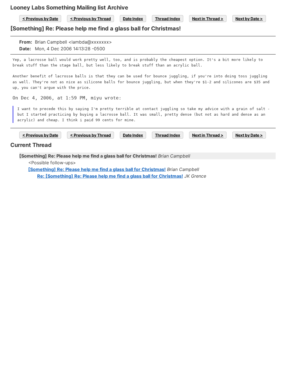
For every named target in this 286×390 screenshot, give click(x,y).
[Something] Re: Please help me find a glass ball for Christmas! (97, 169)
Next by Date (247, 18)
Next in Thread (206, 18)
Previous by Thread (92, 18)
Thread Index (167, 18)
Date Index (133, 18)
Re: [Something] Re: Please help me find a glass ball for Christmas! (110, 176)
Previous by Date (42, 18)
